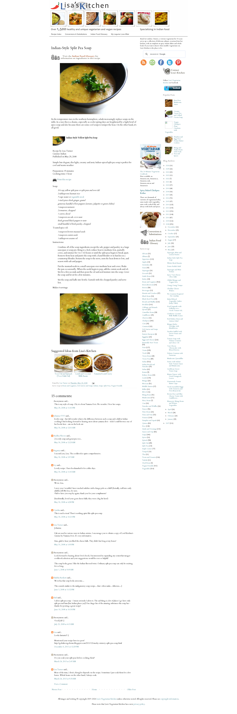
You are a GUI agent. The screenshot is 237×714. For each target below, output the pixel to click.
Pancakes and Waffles (149, 406)
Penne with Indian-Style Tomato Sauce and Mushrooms (175, 364)
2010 (168, 218)
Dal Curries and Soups (85, 386)
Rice (144, 426)
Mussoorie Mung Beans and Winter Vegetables (175, 403)
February (171, 416)
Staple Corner (147, 449)
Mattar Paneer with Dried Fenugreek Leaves (174, 376)
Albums (144, 256)
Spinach (145, 440)
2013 (168, 208)
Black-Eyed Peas (148, 299)
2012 (168, 211)
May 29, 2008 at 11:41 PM (64, 408)
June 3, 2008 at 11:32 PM (64, 589)
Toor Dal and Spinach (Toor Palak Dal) (63, 375)
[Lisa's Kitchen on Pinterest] (178, 65)
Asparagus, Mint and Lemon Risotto (174, 254)
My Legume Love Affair (120, 34)
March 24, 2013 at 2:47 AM (65, 661)
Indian (96, 386)
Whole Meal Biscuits (174, 263)
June (169, 246)
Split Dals (145, 443)
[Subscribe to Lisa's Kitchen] (144, 65)
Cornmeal (145, 326)
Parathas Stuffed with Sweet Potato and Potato (174, 333)
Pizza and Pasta (147, 415)
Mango (144, 381)
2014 (168, 205)
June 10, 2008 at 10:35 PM (64, 609)
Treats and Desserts (149, 457)
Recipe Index (56, 34)
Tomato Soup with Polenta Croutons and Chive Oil (174, 341)
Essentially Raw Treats (150, 343)
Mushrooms (146, 398)
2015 (168, 201)
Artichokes (146, 265)
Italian (144, 369)
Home (94, 689)
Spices (144, 437)
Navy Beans (146, 400)
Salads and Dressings (149, 429)
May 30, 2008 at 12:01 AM (64, 427)
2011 (168, 214)
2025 (168, 169)
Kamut (144, 372)
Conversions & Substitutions (76, 34)
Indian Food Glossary (99, 34)
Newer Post (56, 689)
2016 (168, 198)
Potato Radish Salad (174, 266)
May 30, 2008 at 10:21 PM (64, 517)
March (170, 413)
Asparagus (145, 270)
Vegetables (146, 469)
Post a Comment (61, 684)
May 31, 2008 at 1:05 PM (64, 544)
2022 (168, 179)
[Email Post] (92, 383)
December (172, 227)
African (144, 254)
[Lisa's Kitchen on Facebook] (161, 65)
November (172, 230)
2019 (168, 188)
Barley (144, 279)
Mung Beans (146, 395)
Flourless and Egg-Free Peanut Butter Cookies (179, 140)
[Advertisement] (147, 105)
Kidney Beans (147, 375)
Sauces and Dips (147, 432)
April (170, 409)
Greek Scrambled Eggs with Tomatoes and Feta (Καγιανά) (175, 389)
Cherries (145, 318)
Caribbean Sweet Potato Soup (173, 370)
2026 (168, 165)
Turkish (145, 460)
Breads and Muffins (149, 302)
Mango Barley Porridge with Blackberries (173, 326)
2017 (168, 195)
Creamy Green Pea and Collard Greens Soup (178, 114)
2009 (168, 221)
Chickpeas (145, 321)
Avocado (145, 273)
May (169, 250)
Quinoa (145, 423)
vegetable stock (77, 197)
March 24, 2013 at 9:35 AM (65, 679)
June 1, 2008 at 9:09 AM (63, 569)
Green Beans (146, 356)
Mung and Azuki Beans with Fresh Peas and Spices (178, 152)
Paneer (144, 409)
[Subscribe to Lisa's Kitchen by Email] (152, 65)
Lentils (144, 378)
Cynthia (57, 510)
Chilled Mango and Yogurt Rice (174, 281)
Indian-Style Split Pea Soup (174, 259)
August (170, 240)
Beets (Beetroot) (148, 285)
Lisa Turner (63, 383)
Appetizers (146, 259)
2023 (168, 175)
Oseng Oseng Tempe (175, 285)
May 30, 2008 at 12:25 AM (64, 442)
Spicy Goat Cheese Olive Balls (173, 276)
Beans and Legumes (69, 386)
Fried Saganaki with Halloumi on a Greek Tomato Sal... (175, 308)
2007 (168, 423)
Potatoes (145, 417)
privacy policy (139, 704)
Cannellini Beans (148, 312)
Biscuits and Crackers (149, 293)
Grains (144, 350)
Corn (144, 323)
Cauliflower (146, 315)
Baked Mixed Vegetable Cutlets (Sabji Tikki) (174, 301)
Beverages (146, 290)
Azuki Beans (146, 276)
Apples (144, 262)
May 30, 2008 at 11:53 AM (64, 472)
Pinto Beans (146, 412)
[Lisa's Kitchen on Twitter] (170, 65)
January (171, 419)
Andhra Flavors (60, 436)
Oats (143, 403)
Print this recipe (64, 179)
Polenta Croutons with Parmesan (175, 354)
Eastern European (148, 334)
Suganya (57, 450)
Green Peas (146, 359)
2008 (168, 224)
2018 (168, 192)
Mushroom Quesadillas (175, 358)
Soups (101, 386)
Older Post (131, 689)
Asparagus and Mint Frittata (174, 271)
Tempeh (145, 451)
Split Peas (107, 386)
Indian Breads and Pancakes (148, 365)
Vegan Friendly (116, 386)
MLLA (144, 392)
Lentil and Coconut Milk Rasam (83, 375)
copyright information (169, 699)
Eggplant (145, 337)
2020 (168, 185)
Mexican (145, 383)
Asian (144, 268)
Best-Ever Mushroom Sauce (177, 102)
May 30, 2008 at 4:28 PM (64, 502)
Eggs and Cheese (148, 340)
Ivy (55, 465)
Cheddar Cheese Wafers (173, 290)
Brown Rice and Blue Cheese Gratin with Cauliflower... (175, 396)
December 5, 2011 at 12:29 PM (66, 646)
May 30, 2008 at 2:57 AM (64, 457)
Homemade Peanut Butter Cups (174, 382)
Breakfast (145, 304)
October (171, 233)
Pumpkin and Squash (149, 420)
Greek (144, 353)
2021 (168, 182)
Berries (144, 288)
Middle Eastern (147, 386)
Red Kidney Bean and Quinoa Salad (175, 320)
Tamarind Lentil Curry (103, 374)
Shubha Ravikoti (60, 577)
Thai (143, 454)
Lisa (55, 632)
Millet (144, 389)
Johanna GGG (59, 416)
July (169, 243)
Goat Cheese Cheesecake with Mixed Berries (174, 348)
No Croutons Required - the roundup (175, 295)
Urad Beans (146, 463)
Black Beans (146, 296)
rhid (55, 597)
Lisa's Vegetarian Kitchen (107, 699)
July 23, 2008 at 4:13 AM (64, 624)
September (172, 237)
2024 (168, 172)
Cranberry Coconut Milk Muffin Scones (175, 315)
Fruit (144, 347)
